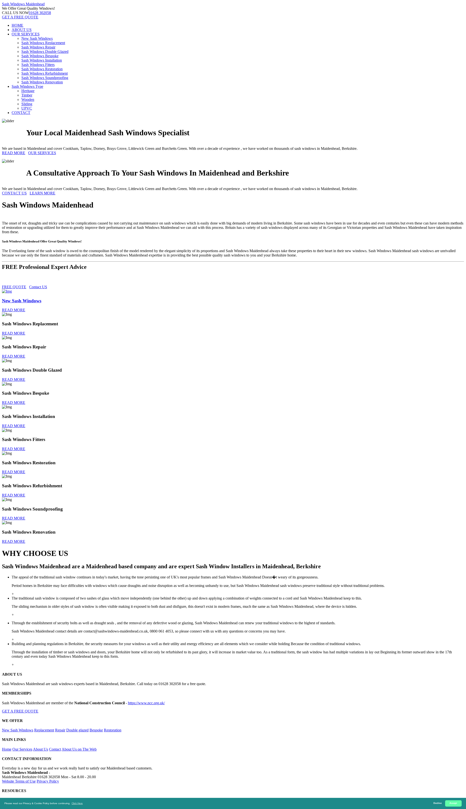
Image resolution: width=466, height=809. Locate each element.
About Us (40, 749)
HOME (17, 25)
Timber (26, 95)
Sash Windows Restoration (42, 69)
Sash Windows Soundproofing (44, 78)
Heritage (27, 91)
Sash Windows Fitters (38, 65)
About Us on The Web (79, 749)
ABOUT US (22, 30)
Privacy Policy (48, 781)
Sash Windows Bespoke (39, 56)
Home (6, 749)
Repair (60, 730)
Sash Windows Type (27, 86)
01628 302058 (40, 13)
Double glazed (77, 730)
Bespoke (96, 730)
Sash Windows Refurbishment (44, 73)
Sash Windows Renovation (42, 82)
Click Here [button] (77, 803)
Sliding (26, 104)
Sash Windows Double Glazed (44, 51)
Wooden (27, 99)
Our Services (22, 749)
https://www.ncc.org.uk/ (146, 703)
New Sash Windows (37, 38)
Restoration (112, 730)
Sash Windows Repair (38, 47)
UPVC (26, 108)
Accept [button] (453, 803)
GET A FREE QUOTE (20, 17)
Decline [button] (437, 803)
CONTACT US (14, 193)
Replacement (44, 730)
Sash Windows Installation (41, 60)
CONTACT (21, 113)
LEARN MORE (42, 193)
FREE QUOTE (14, 287)
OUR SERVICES (26, 34)
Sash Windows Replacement (43, 43)
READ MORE (13, 153)
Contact (55, 749)
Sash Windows (23, 4)
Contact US (38, 287)
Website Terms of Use (19, 781)
